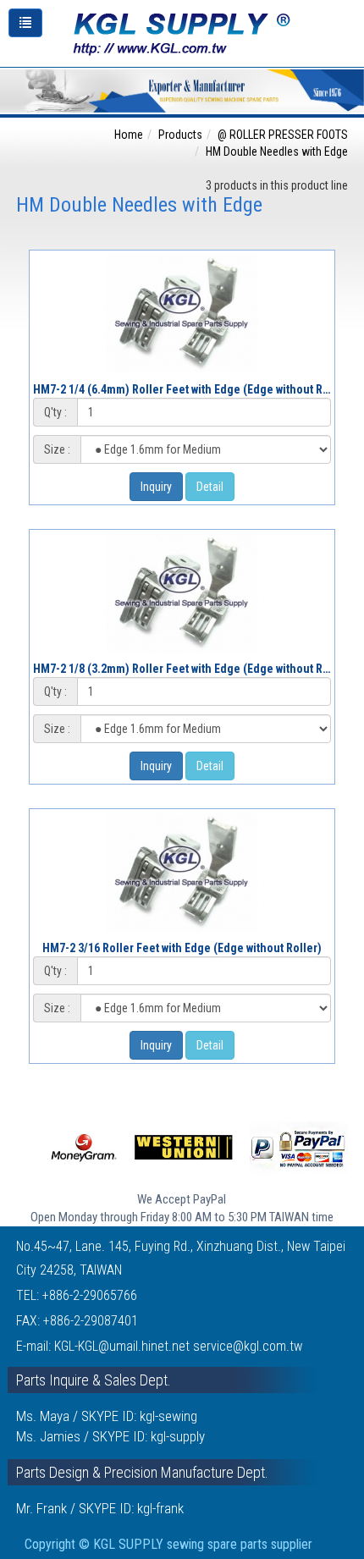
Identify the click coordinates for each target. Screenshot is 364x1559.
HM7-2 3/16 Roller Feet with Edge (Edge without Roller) (182, 948)
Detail (209, 486)
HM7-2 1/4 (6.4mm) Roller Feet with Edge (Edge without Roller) (192, 389)
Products (180, 134)
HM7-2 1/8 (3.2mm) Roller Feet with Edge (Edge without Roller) (192, 668)
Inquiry (156, 486)
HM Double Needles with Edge (277, 151)
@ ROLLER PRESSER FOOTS (283, 134)
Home (128, 134)
